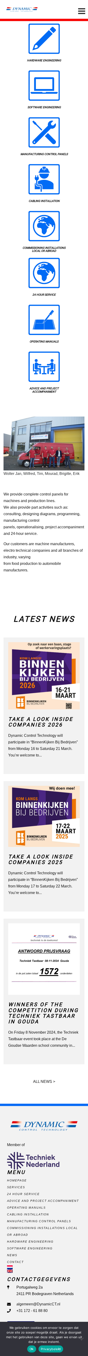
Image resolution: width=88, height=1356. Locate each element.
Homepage (17, 1180)
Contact (15, 1262)
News (12, 1255)
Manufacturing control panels (39, 1221)
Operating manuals (26, 1207)
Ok (32, 1349)
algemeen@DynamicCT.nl (38, 1304)
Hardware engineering (30, 1241)
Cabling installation (28, 1214)
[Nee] (82, 1339)
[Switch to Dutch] (44, 1267)
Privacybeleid (51, 1349)
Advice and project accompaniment (43, 1201)
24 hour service (23, 1194)
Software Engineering (30, 1248)
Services (16, 1187)
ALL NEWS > (44, 1082)
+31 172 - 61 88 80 (32, 1311)
